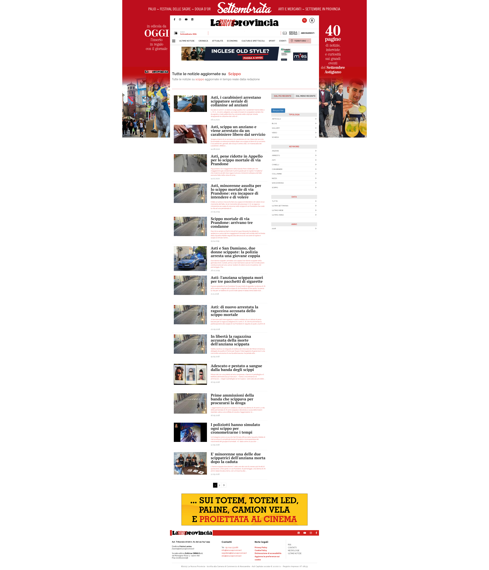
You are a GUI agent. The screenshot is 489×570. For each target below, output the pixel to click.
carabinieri (277, 169)
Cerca (304, 20)
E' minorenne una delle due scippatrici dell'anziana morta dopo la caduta (238, 457)
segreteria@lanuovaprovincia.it (234, 553)
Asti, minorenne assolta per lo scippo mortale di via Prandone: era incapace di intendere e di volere (236, 191)
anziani (275, 151)
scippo (275, 187)
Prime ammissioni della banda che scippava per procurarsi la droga (232, 399)
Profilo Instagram (182, 19)
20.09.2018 (215, 329)
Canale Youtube (188, 19)
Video (274, 133)
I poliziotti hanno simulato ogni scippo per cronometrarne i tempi (235, 428)
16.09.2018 (215, 382)
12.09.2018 (215, 445)
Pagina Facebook (176, 19)
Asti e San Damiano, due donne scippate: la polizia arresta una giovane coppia (235, 252)
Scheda (275, 137)
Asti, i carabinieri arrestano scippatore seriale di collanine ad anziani (236, 101)
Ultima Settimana (280, 206)
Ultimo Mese (277, 210)
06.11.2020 (215, 120)
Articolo (276, 119)
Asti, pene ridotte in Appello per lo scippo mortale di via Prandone (237, 160)
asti (274, 160)
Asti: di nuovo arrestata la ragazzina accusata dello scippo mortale (234, 310)
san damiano (278, 183)
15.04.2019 (215, 241)
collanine (277, 174)
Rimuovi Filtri (278, 111)
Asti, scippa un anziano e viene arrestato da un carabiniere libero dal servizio (238, 130)
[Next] (224, 485)
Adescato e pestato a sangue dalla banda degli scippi (236, 367)
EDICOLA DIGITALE (293, 33)
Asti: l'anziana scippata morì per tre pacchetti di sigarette (237, 279)
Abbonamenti (307, 33)
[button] (312, 20)
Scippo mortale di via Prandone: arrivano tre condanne (232, 222)
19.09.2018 (215, 357)
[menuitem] (186, 40)
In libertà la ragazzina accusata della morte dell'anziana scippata (231, 340)
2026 (274, 228)
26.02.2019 (215, 270)
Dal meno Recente (305, 96)
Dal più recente (282, 96)
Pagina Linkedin (194, 19)
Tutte (275, 201)
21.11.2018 (215, 294)
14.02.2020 (215, 179)
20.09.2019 (215, 212)
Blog (274, 123)
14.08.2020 (215, 149)
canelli (275, 165)
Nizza (274, 178)
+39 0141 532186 (231, 547)
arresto (276, 155)
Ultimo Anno (278, 215)
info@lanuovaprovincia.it (231, 550)
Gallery (276, 128)
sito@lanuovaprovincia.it (231, 556)
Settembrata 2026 (188, 34)
